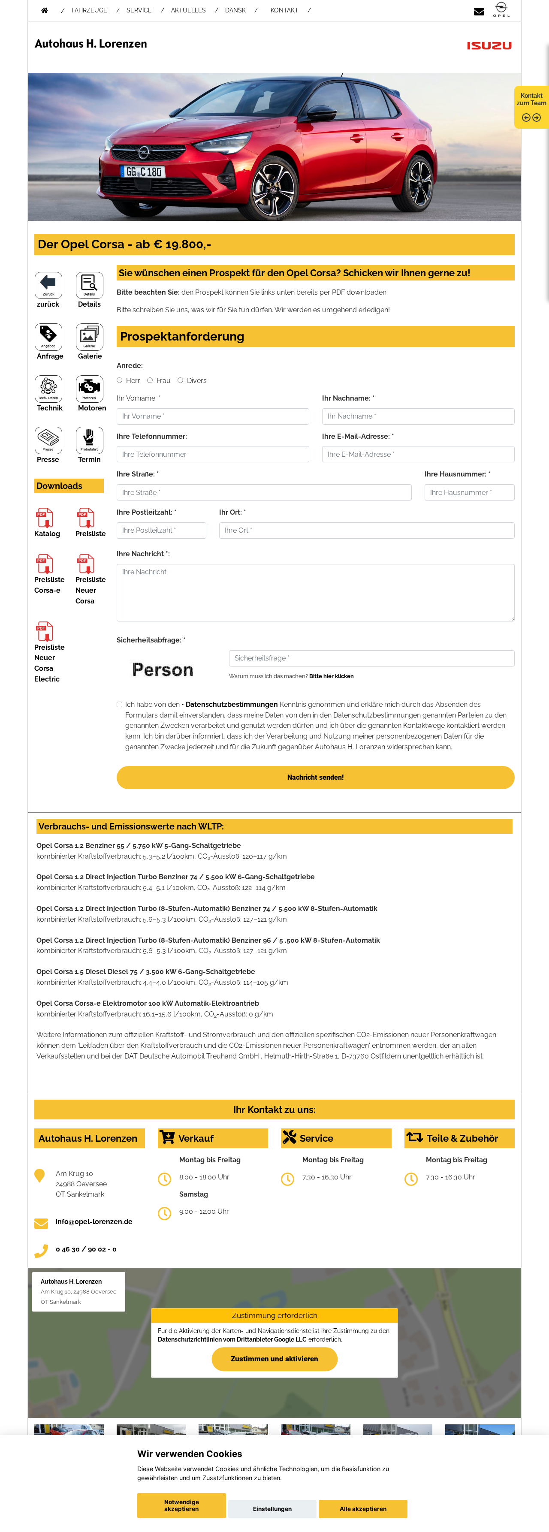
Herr (132, 381)
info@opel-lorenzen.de (94, 1222)
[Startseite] (501, 10)
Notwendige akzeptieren (181, 1505)
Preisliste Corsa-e (49, 585)
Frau (163, 381)
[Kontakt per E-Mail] (479, 10)
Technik (50, 408)
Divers (196, 381)
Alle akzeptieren (363, 1508)
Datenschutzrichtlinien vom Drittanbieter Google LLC (232, 1339)
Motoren (92, 408)
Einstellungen (272, 1508)
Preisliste (90, 534)
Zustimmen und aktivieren (274, 1358)
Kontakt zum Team (531, 99)
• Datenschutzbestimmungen (229, 704)
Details (89, 304)
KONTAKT (285, 10)
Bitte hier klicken (331, 676)
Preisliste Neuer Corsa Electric (49, 663)
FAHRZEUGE (89, 10)
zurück (48, 304)
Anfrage (50, 356)
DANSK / (241, 10)
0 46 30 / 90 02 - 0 (86, 1249)
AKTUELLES (188, 10)
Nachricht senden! (315, 777)
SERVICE (139, 10)
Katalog (47, 534)
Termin (89, 459)
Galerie (90, 356)
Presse (48, 459)
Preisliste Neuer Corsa (90, 590)
